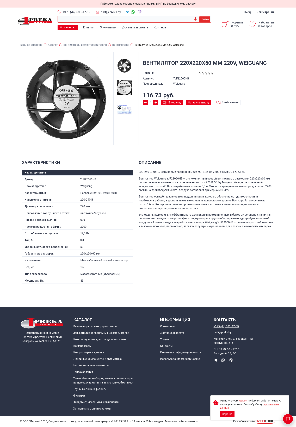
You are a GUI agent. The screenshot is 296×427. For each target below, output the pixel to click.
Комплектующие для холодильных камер (100, 339)
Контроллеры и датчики (88, 352)
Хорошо (227, 414)
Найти (205, 19)
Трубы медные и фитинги (89, 389)
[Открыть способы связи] (288, 419)
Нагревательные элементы (91, 365)
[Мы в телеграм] (127, 12)
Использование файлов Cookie (180, 359)
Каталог (69, 27)
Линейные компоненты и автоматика (97, 359)
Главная (88, 27)
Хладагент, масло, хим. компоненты (96, 402)
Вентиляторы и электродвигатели (95, 326)
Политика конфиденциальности (180, 352)
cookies (242, 400)
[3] (206, 73)
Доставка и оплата (135, 27)
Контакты (160, 27)
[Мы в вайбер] (139, 12)
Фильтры (79, 395)
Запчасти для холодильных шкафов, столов (101, 333)
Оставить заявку (198, 102)
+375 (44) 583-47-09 (76, 12)
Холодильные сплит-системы (92, 408)
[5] (212, 73)
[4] (209, 73)
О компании (108, 27)
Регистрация (266, 12)
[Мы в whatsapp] (133, 12)
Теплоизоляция (83, 372)
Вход (247, 12)
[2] (202, 73)
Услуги (164, 339)
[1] (199, 73)
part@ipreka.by (111, 12)
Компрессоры (82, 346)
